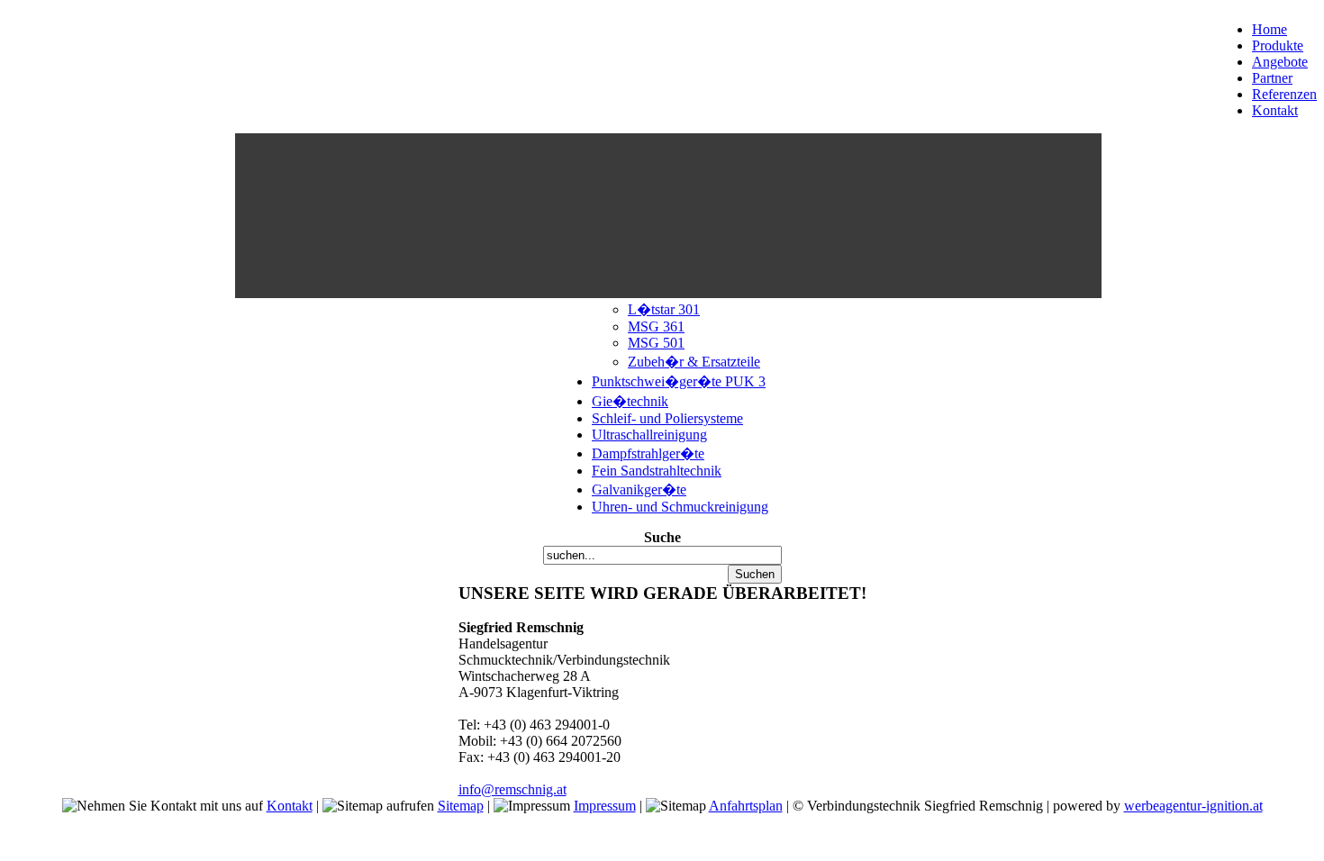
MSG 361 (656, 326)
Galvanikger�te (639, 489)
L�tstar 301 (664, 309)
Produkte (1277, 45)
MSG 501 (656, 342)
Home (1269, 29)
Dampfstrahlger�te (648, 453)
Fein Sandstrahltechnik (656, 470)
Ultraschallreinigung (649, 434)
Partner (1272, 78)
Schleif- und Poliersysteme (667, 418)
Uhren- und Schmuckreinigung (680, 506)
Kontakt (1275, 110)
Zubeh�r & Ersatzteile (694, 361)
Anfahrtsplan (746, 805)
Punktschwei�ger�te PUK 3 (679, 381)
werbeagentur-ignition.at (1193, 805)
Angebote (1280, 61)
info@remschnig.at (512, 789)
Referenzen (1284, 94)
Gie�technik (630, 401)
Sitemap (461, 805)
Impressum (605, 805)
